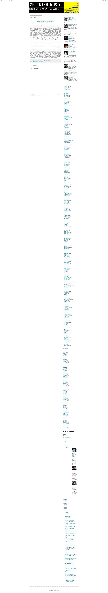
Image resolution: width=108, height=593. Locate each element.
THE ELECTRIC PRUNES (68, 313)
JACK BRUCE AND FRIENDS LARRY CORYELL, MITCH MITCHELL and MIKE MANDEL (71, 38)
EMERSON (65, 158)
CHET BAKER (66, 127)
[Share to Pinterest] (49, 60)
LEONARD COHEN (67, 218)
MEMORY (65, 231)
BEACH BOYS (66, 102)
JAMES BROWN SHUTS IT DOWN (70, 564)
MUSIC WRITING (66, 248)
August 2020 (65, 401)
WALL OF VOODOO (67, 333)
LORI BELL (65, 223)
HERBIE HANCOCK (67, 179)
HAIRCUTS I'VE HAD (67, 178)
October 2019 (65, 413)
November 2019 (65, 412)
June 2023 (64, 368)
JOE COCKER (66, 201)
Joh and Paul (66, 202)
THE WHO (65, 321)
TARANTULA (66, 302)
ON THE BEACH (66, 252)
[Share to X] (47, 60)
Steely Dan (65, 295)
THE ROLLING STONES (67, 307)
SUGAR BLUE (66, 300)
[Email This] (44, 60)
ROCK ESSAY (66, 284)
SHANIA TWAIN (66, 290)
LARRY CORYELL (67, 216)
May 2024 (64, 359)
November (66, 512)
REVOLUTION (66, 275)
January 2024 (65, 360)
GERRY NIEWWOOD (67, 172)
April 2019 (64, 420)
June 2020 (64, 404)
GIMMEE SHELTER (67, 173)
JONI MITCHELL (66, 208)
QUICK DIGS (66, 271)
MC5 (64, 229)
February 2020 (65, 408)
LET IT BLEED (66, 222)
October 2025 (65, 353)
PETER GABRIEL (66, 262)
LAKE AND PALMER (67, 215)
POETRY (65, 267)
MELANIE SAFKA (66, 230)
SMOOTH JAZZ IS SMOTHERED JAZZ (70, 523)
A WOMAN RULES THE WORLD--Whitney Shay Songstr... (70, 581)
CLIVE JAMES (66, 135)
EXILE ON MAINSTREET (67, 164)
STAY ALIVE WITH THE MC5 (69, 559)
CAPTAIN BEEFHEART (67, 124)
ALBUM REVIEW (34, 61)
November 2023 (65, 362)
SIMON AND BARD (67, 292)
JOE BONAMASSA (67, 200)
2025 (65, 500)
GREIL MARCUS (66, 176)
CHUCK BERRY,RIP (68, 563)
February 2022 (65, 383)
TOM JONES (66, 323)
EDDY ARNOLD (66, 154)
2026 (65, 499)
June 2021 (64, 392)
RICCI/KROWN (66, 276)
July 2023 (64, 367)
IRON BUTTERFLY (67, 184)
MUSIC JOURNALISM (67, 247)
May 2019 (64, 419)
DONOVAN (65, 150)
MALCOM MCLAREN (67, 226)
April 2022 (64, 381)
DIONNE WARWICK (67, 148)
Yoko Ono (65, 344)
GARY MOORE (66, 170)
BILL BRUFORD (66, 103)
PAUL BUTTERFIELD (67, 256)
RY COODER (66, 287)
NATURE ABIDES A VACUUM (69, 574)
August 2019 (65, 415)
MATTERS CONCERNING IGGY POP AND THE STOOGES (70, 543)
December (66, 511)
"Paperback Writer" (67, 86)
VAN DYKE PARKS (67, 330)
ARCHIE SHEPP (66, 96)
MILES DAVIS (66, 237)
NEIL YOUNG (66, 249)
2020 (65, 507)
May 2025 (64, 355)
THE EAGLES (66, 306)
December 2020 (65, 399)
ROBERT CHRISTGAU (67, 278)
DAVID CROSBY (66, 146)
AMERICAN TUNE (66, 94)
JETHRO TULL (66, 196)
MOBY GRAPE (66, 240)
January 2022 (65, 384)
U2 (64, 329)
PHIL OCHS (66, 264)
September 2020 (65, 400)
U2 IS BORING (67, 550)
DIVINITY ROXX (66, 149)
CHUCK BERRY (66, 131)
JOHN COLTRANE (40, 61)
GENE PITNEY (66, 171)
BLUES (65, 108)
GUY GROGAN (66, 177)
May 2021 (64, 393)
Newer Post (32, 94)
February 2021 (65, 397)
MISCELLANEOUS (67, 238)
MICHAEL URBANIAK (67, 233)
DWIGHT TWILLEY (67, 153)
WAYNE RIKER (66, 336)
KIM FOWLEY (66, 211)
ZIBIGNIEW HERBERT (67, 345)
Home (45, 94)
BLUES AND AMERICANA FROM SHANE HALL (70, 545)
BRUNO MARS (66, 118)
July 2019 (64, 416)
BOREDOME (66, 116)
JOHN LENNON (66, 31)
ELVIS (66, 571)
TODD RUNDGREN (67, 322)
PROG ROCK (66, 270)
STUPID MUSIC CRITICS (68, 299)
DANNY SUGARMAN (67, 141)
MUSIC (65, 246)
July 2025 (64, 354)
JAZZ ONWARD (67, 570)
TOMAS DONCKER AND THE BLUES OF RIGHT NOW (70, 566)
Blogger (58, 590)
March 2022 (65, 382)
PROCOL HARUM (66, 269)
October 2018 (65, 427)
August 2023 (65, 366)
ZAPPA (66, 537)
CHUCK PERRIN (66, 132)
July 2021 (64, 391)
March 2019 (65, 421)
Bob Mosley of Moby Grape (72, 24)
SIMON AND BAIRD (67, 291)
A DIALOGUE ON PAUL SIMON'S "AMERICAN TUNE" (72, 52)
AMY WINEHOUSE (67, 95)
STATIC (65, 294)
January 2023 (65, 374)
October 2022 (65, 376)
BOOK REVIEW (66, 115)
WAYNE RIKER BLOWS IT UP (69, 579)
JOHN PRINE (66, 207)
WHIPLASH (65, 338)
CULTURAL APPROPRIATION (68, 140)
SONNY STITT (66, 293)
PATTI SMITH (66, 255)
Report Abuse (65, 348)
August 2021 (65, 390)
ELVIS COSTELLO (66, 156)
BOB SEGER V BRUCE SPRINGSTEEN (71, 558)
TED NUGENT (66, 305)
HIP (64, 180)
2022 (65, 504)
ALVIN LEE (65, 93)
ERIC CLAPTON (66, 162)
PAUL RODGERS (66, 257)
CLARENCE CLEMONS (67, 133)
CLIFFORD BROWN (67, 134)
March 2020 (65, 407)
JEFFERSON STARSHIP (67, 194)
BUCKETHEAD (66, 119)
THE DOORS (66, 310)
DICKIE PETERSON (67, 147)
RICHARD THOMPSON (67, 277)
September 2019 (65, 414)
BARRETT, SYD (70, 17)
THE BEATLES (66, 308)
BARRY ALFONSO (67, 101)
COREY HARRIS (66, 138)
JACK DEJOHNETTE (67, 186)
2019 (65, 508)
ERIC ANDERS (66, 161)
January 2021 (65, 398)
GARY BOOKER (66, 169)
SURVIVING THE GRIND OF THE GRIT (71, 554)
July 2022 (64, 378)
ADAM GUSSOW (66, 87)
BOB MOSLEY (66, 110)
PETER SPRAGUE (67, 263)
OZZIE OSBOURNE (67, 253)
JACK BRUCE (66, 185)
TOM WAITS (66, 325)
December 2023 (65, 361)
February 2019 (65, 422)
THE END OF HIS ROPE (68, 516)
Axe (64, 100)
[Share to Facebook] (48, 60)
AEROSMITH (66, 88)
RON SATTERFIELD (67, 286)
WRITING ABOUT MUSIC (67, 340)
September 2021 (65, 389)
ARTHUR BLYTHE (66, 97)
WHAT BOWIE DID (67, 517)
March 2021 (65, 396)
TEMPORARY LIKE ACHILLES (69, 520)
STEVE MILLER (66, 298)
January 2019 (65, 423)
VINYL (65, 332)
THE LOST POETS (67, 314)
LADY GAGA (66, 214)
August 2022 (65, 377)
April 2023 (64, 370)
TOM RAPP (65, 324)
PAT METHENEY (66, 254)
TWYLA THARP (66, 328)
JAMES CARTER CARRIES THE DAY (70, 547)
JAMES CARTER (66, 188)
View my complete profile (67, 437)
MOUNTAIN (65, 241)
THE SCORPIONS (66, 316)
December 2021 (65, 385)
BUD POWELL (66, 120)
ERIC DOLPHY (66, 163)
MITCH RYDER (66, 239)
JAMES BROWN (66, 187)
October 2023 (65, 363)
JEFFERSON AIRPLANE (67, 193)
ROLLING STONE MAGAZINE (68, 285)
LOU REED (65, 224)
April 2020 (64, 406)
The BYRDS (66, 309)
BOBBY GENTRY (66, 112)
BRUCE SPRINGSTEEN (67, 117)
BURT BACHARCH (67, 123)
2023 (65, 503)
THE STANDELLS (66, 317)
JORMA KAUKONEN (67, 209)
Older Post (58, 94)
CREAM (65, 139)
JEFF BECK (65, 192)
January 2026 (65, 352)
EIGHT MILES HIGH (67, 155)
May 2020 (64, 405)
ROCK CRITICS (66, 283)
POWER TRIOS (66, 268)
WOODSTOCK (66, 339)
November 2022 (65, 375)
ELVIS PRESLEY (66, 157)
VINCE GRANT (66, 331)
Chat (64, 126)
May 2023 (64, 369)
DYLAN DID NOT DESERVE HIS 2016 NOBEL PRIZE (71, 77)
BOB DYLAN (66, 109)
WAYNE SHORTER (67, 337)
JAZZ (64, 191)
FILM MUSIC (66, 165)
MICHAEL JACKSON (67, 232)
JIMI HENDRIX (66, 199)
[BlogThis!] (46, 60)
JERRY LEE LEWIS (67, 195)
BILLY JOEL (66, 104)
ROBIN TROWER (66, 279)
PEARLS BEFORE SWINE (68, 260)
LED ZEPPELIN (66, 217)
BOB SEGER (66, 111)
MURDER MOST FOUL (67, 245)
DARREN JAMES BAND (67, 142)
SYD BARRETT (66, 301)
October (66, 513)
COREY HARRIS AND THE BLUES (70, 555)
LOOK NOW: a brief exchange (69, 528)
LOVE (65, 225)
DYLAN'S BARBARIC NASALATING (70, 575)
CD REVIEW (66, 125)
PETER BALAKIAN (67, 261)
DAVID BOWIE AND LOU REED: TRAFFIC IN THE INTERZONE (70, 539)
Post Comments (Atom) (37, 95)
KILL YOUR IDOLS (67, 210)
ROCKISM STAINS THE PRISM (69, 562)
